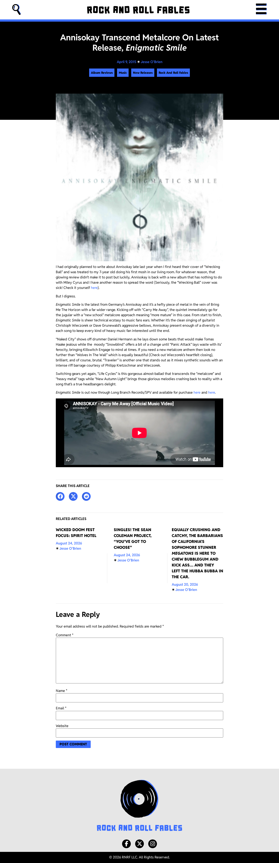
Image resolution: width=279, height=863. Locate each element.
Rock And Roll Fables (173, 73)
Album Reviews (102, 73)
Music (123, 73)
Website (62, 726)
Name (61, 691)
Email (61, 708)
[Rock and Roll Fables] (138, 10)
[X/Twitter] (139, 843)
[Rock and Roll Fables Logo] (139, 806)
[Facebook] (126, 843)
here (94, 287)
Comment (64, 635)
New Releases (143, 73)
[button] (16, 9)
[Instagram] (152, 843)
